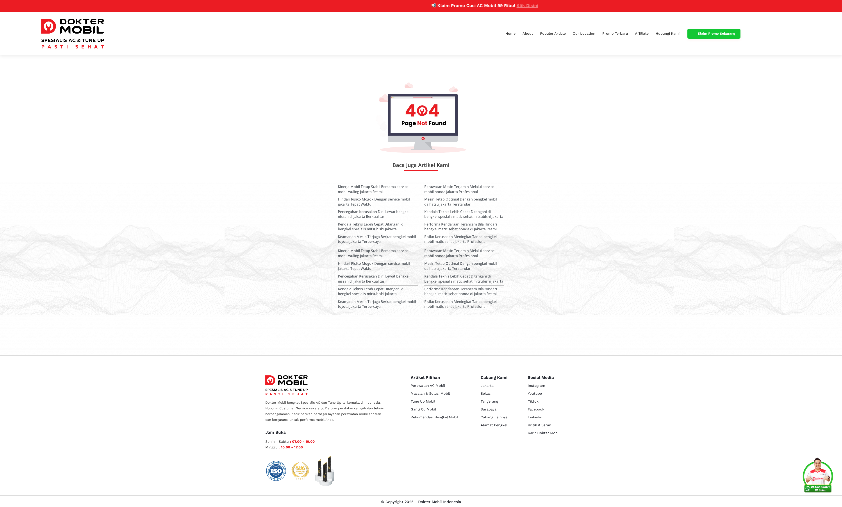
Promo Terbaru (615, 33)
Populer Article (553, 33)
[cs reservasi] (818, 476)
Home (510, 33)
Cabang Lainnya (494, 417)
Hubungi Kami (668, 33)
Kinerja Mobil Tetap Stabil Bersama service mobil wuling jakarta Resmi (373, 189)
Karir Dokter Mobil (544, 433)
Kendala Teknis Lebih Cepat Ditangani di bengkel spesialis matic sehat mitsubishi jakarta (463, 214)
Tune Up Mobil (423, 401)
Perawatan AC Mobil (428, 385)
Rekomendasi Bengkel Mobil (434, 417)
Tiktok (533, 401)
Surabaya (488, 409)
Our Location (584, 33)
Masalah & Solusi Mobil (430, 393)
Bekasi (486, 393)
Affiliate (642, 33)
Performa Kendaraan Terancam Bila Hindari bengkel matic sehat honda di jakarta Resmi (460, 226)
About (528, 33)
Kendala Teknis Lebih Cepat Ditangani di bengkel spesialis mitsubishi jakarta (371, 226)
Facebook (536, 409)
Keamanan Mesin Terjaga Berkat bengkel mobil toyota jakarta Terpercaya (377, 239)
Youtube (535, 393)
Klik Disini (504, 5)
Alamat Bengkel (494, 425)
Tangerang (489, 401)
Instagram (536, 385)
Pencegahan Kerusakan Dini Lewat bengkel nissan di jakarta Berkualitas (373, 214)
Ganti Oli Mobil (423, 409)
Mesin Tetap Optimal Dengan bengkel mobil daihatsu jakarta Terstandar (460, 201)
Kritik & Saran (539, 425)
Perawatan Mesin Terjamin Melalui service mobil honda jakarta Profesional (459, 189)
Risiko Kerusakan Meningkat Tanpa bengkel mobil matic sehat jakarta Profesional (460, 239)
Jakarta (487, 385)
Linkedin (535, 417)
